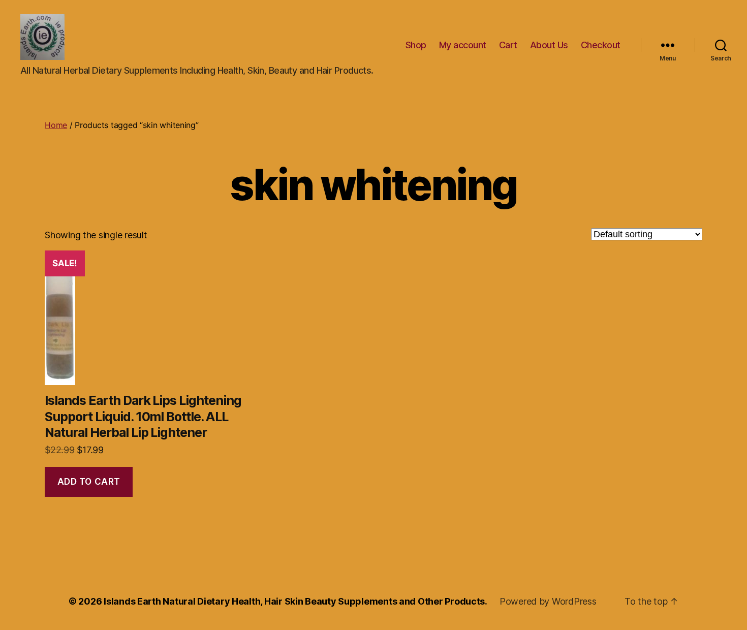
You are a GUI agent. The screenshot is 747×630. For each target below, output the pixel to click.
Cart (508, 45)
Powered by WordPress (548, 601)
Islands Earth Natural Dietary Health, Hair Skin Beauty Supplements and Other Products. (295, 601)
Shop (416, 45)
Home (56, 125)
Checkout (600, 45)
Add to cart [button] (88, 482)
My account (462, 45)
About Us (549, 45)
